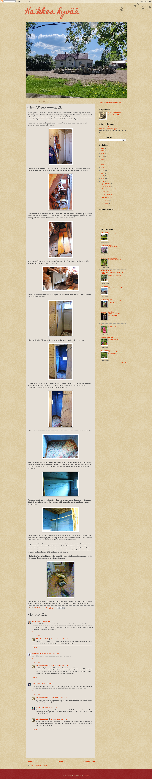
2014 (102, 181)
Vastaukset (37, 635)
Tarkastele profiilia (114, 115)
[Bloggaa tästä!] (59, 608)
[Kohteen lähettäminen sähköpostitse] (57, 608)
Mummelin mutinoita (108, 325)
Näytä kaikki (123, 362)
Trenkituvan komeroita (109, 189)
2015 (102, 178)
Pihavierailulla (113, 339)
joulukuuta (106, 184)
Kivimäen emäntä (42, 639)
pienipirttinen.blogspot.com (108, 127)
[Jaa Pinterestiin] (64, 608)
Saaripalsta (104, 232)
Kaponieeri (104, 286)
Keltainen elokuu (113, 234)
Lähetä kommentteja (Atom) (39, 766)
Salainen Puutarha (107, 338)
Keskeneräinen (37, 653)
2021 (102, 162)
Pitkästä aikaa (112, 246)
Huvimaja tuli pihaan (115, 275)
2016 (102, 176)
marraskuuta (106, 186)
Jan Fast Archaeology (107, 312)
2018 (102, 170)
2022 (102, 159)
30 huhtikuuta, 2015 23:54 (44, 684)
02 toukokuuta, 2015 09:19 (59, 697)
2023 (102, 156)
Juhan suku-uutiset (107, 299)
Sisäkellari (105, 191)
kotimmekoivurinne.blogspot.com (110, 129)
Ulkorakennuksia (107, 194)
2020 (102, 165)
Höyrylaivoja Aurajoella (115, 288)
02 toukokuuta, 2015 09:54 (49, 707)
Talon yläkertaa (107, 197)
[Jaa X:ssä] (61, 608)
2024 (102, 153)
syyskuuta (105, 203)
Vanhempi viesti (88, 762)
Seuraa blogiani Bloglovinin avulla (110, 102)
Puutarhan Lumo (106, 245)
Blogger (87, 775)
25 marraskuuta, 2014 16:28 (50, 653)
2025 (102, 151)
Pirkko (34, 621)
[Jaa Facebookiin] (63, 608)
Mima (34, 684)
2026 (102, 148)
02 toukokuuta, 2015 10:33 (59, 719)
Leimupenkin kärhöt (114, 259)
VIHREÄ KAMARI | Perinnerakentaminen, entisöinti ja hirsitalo (112, 272)
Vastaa (34, 632)
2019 (102, 167)
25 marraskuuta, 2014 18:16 (59, 665)
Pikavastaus (112, 326)
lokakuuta (105, 201)
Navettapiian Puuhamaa (109, 258)
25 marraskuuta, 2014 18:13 (59, 639)
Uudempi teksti (32, 762)
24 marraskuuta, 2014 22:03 (45, 621)
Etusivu (60, 762)
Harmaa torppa (106, 350)
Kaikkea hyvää (52, 12)
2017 (102, 173)
